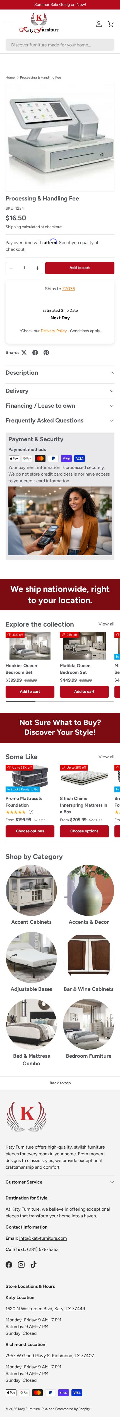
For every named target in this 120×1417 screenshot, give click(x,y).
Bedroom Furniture (88, 1056)
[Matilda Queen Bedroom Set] (84, 646)
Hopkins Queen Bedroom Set (21, 669)
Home (10, 77)
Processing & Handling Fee (40, 77)
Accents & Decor (89, 922)
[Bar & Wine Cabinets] (88, 957)
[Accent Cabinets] (31, 890)
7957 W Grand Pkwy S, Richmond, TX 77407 (50, 1355)
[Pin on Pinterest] (46, 352)
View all (106, 624)
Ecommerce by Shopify (72, 1409)
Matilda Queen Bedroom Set (75, 669)
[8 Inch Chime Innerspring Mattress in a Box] (84, 778)
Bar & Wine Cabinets (89, 989)
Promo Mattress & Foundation (24, 802)
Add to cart (79, 267)
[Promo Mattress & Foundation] (30, 778)
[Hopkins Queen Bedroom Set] (30, 646)
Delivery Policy (54, 330)
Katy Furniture (29, 1409)
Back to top (60, 1083)
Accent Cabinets (31, 922)
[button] (111, 24)
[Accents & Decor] (88, 890)
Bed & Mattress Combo (31, 1059)
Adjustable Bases (31, 989)
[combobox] (60, 45)
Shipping (13, 227)
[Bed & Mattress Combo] (31, 1024)
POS (45, 1409)
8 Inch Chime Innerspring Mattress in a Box (83, 805)
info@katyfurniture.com (43, 1238)
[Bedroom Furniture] (88, 1024)
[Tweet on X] (24, 352)
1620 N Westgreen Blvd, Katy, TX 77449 (45, 1308)
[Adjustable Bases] (31, 957)
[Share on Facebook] (35, 352)
